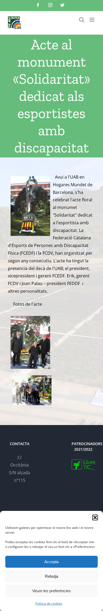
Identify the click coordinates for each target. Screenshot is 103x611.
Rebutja (51, 576)
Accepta (51, 561)
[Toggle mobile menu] (92, 19)
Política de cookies (48, 603)
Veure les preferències (51, 591)
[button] (95, 517)
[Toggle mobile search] (81, 19)
